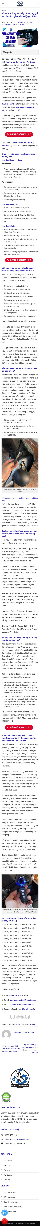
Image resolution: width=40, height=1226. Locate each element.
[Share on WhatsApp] (10, 1017)
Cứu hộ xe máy (28, 1009)
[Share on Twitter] (18, 1017)
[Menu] (3, 3)
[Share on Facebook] (14, 1017)
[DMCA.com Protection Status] (6, 1097)
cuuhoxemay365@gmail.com (23, 1000)
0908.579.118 (11, 1135)
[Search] (37, 4)
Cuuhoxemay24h (9, 104)
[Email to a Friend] (22, 1017)
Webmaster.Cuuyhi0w (13, 24)
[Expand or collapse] (36, 52)
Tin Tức (4, 10)
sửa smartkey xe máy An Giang (21, 62)
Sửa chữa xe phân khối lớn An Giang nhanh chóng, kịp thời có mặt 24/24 (11, 1048)
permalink (32, 1024)
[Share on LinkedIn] (29, 1017)
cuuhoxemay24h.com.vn (23, 1004)
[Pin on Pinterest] (25, 1017)
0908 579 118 (17, 995)
